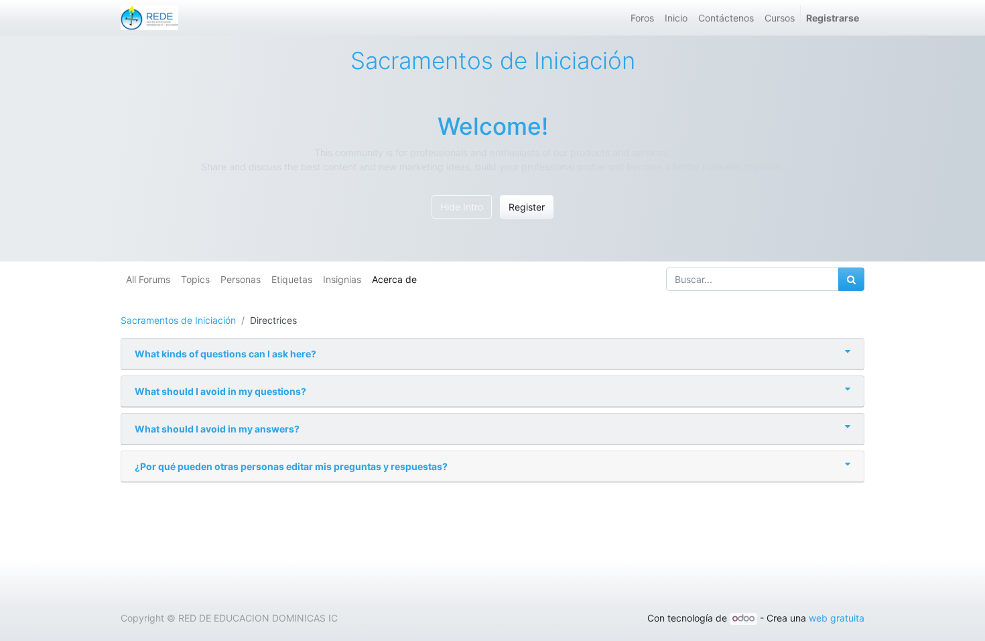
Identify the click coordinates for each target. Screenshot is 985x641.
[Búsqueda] (851, 279)
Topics (195, 279)
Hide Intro (461, 207)
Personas (240, 279)
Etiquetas (291, 279)
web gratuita (836, 618)
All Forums (148, 279)
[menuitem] (642, 17)
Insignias (342, 279)
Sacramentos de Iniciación (178, 320)
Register (527, 207)
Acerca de (394, 279)
